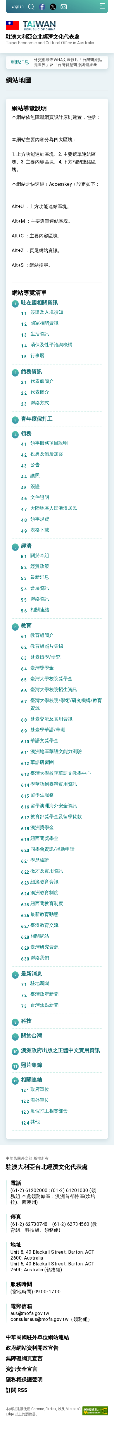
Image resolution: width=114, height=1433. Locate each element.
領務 (26, 433)
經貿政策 (39, 566)
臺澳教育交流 (44, 925)
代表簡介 (39, 392)
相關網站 (39, 936)
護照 (35, 475)
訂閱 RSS (16, 1390)
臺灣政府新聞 (44, 994)
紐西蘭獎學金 (44, 838)
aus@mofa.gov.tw (30, 1313)
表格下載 (39, 530)
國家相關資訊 (44, 323)
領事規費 (39, 519)
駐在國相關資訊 (39, 302)
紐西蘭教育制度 (46, 903)
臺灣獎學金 (42, 668)
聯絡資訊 (39, 599)
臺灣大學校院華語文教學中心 (60, 773)
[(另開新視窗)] (42, 6)
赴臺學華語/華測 (47, 729)
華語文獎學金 (44, 740)
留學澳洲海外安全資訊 (53, 806)
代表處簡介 (42, 381)
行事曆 (37, 355)
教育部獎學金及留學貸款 (56, 816)
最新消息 (39, 577)
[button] (14, 62)
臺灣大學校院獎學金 (51, 678)
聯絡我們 (39, 958)
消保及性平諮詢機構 (51, 344)
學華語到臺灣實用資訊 (53, 784)
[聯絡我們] (64, 6)
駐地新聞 (39, 983)
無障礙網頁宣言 (24, 1358)
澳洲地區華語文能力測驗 (56, 751)
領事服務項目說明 (49, 443)
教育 (26, 625)
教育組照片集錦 (46, 646)
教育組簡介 (42, 635)
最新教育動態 (44, 914)
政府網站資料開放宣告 (32, 1348)
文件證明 (39, 497)
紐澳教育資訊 (44, 882)
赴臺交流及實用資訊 (51, 719)
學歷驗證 (39, 860)
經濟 (26, 546)
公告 (35, 464)
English (18, 6)
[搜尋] (31, 6)
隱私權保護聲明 (24, 1379)
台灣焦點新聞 (44, 1005)
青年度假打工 (37, 419)
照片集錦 (31, 1065)
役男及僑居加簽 (46, 454)
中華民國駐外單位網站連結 (37, 1337)
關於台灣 (31, 1035)
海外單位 (39, 1100)
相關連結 (39, 609)
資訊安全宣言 (21, 1369)
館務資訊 (31, 371)
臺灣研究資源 (44, 947)
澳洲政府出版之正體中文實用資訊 (60, 1050)
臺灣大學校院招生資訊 (53, 689)
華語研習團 (42, 762)
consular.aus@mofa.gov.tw (39, 1319)
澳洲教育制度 (44, 892)
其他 (35, 1122)
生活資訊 (39, 334)
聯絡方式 (39, 403)
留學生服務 (42, 795)
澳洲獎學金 (42, 827)
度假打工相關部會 (49, 1111)
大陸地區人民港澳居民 (53, 508)
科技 (26, 1021)
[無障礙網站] (95, 1412)
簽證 (35, 486)
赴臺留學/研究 (45, 657)
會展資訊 (39, 588)
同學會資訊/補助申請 (52, 849)
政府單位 (39, 1089)
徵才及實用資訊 (46, 871)
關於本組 (39, 555)
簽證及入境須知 (46, 312)
